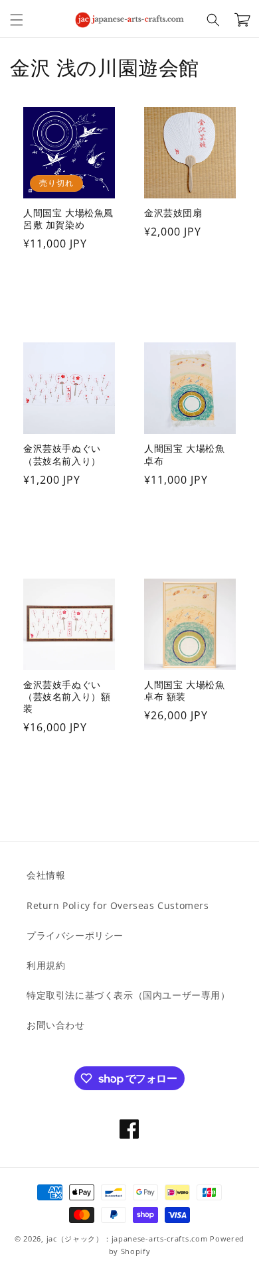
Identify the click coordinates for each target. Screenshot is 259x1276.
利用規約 (46, 965)
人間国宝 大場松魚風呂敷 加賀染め (68, 219)
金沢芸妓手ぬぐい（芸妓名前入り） (62, 454)
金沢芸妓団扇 (173, 213)
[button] (16, 20)
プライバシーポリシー (75, 935)
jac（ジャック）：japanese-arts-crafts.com (127, 1238)
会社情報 (46, 875)
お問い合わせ (56, 1025)
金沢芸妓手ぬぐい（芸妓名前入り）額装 (66, 697)
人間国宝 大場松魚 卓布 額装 (184, 691)
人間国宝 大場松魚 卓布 (184, 454)
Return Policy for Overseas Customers (118, 905)
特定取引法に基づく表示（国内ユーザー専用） (128, 995)
